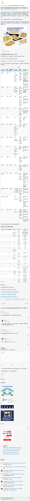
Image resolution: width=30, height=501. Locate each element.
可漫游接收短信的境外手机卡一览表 (7, 50)
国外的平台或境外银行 (7, 12)
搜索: (19, 67)
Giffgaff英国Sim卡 (4, 323)
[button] (26, 2)
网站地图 (10, 499)
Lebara (2, 137)
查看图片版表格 (21, 56)
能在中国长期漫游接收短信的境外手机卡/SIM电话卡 (16, 470)
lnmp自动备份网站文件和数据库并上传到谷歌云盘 (11, 454)
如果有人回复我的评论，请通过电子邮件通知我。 (9, 371)
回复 (28, 317)
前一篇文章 (3, 303)
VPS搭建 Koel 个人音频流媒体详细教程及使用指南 (14, 477)
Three (2, 96)
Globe (2, 209)
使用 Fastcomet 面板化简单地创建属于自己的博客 (11, 450)
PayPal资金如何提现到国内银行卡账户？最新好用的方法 (10, 292)
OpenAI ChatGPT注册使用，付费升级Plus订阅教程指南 (12, 449)
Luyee (5, 320)
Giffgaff (2, 87)
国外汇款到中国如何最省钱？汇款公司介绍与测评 (9, 296)
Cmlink (2, 72)
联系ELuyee (2, 379)
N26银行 (10, 13)
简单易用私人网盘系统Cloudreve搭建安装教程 (10, 452)
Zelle (11, 14)
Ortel (2, 156)
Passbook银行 (14, 15)
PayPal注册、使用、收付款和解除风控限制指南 (8, 294)
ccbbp (4, 463)
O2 (1, 117)
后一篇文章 (27, 303)
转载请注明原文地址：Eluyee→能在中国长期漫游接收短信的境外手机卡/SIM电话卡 (15, 299)
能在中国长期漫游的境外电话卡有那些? (7, 287)
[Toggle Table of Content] (11, 49)
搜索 (27, 427)
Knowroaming (3, 196)
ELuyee (2, 5)
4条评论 (2, 9)
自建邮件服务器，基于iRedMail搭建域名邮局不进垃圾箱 (12, 447)
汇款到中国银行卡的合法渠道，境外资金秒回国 (8, 289)
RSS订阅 (2, 423)
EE (1, 146)
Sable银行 (19, 15)
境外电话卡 (5, 5)
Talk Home (3, 108)
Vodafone (2, 124)
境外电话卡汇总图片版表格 (6, 51)
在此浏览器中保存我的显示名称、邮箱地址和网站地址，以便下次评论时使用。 (14, 368)
